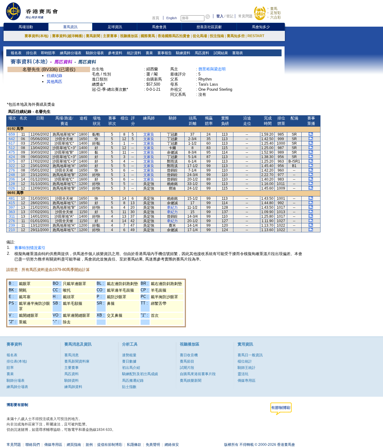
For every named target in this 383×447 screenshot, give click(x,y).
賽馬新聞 (93, 36)
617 (12, 143)
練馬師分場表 (70, 53)
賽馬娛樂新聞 (190, 380)
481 (12, 198)
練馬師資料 (73, 387)
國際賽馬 (148, 36)
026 (12, 188)
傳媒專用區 (247, 380)
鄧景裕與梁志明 (212, 69)
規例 (89, 445)
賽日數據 (129, 361)
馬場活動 (26, 27)
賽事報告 (164, 53)
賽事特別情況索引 (29, 248)
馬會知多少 (261, 27)
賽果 (149, 53)
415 (12, 203)
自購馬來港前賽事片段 (198, 374)
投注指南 (217, 36)
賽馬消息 (71, 355)
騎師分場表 (94, 53)
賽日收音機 (189, 355)
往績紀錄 (54, 75)
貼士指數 (129, 387)
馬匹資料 (201, 53)
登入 (220, 16)
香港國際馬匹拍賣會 (174, 36)
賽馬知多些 (236, 36)
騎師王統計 (247, 368)
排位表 (31, 53)
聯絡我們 (32, 445)
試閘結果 (220, 53)
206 (12, 179)
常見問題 (245, 16)
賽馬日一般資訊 (250, 355)
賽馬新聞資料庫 (76, 361)
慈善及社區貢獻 (209, 27)
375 (12, 161)
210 (12, 230)
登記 (229, 16)
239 (12, 225)
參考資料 (114, 53)
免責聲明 (153, 445)
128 (12, 184)
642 (12, 139)
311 (12, 216)
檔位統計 (245, 361)
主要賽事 (110, 36)
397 (12, 207)
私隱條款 (134, 445)
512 (12, 148)
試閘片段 (187, 368)
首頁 (155, 18)
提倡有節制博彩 (109, 445)
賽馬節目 (187, 361)
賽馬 (273, 9)
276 (12, 170)
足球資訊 (115, 27)
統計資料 (133, 53)
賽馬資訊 (70, 27)
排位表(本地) (17, 361)
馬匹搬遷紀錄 (133, 380)
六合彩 (275, 17)
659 (12, 134)
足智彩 (275, 13)
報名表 (16, 53)
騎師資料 (71, 380)
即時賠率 (47, 53)
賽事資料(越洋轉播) (67, 36)
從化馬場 (200, 36)
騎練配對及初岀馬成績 (140, 374)
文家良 (148, 134)
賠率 (10, 368)
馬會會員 (159, 27)
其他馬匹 (54, 81)
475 (12, 152)
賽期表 (237, 53)
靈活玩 (243, 374)
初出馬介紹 (131, 368)
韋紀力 (172, 207)
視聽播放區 (129, 36)
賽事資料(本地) (37, 36)
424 (12, 157)
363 (12, 212)
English (171, 18)
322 (12, 166)
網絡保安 (172, 445)
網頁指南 (74, 445)
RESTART (255, 36)
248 (12, 175)
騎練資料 (182, 53)
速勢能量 (129, 355)
